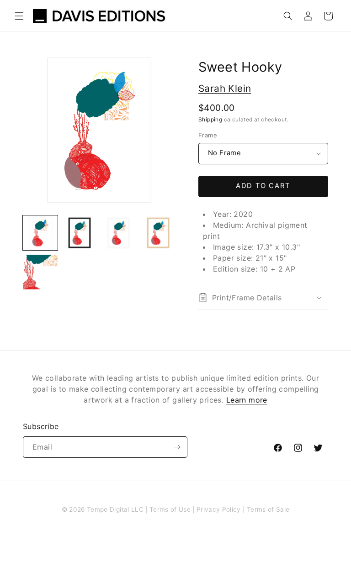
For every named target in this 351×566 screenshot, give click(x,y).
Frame (207, 135)
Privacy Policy (219, 509)
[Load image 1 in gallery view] (40, 232)
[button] (19, 16)
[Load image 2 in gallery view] (79, 232)
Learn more (246, 399)
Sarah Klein (224, 88)
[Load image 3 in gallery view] (118, 232)
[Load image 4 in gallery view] (158, 232)
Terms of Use (170, 509)
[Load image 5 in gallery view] (40, 272)
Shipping (210, 119)
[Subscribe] (177, 447)
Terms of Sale (268, 509)
